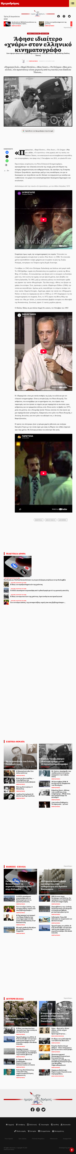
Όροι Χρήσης (22, 1138)
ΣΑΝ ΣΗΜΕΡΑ (62, 520)
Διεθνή (56, 1124)
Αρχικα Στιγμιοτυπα (33, 33)
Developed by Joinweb (65, 1148)
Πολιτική (33, 1124)
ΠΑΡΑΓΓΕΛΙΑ (38, 520)
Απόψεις (21, 1124)
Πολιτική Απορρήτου (38, 1138)
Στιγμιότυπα (45, 1131)
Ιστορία (33, 1131)
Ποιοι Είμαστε (9, 1138)
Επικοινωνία (53, 1138)
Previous (4, 24)
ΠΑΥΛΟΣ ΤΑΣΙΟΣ (50, 520)
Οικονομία (45, 1124)
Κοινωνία (66, 1124)
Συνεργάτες (59, 1131)
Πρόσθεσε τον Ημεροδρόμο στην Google (39, 131)
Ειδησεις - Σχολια (16, 866)
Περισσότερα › (68, 27)
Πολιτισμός (21, 1131)
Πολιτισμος (44, 33)
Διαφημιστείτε (67, 1138)
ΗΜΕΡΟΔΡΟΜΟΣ (33, 61)
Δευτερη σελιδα (15, 998)
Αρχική (11, 1124)
